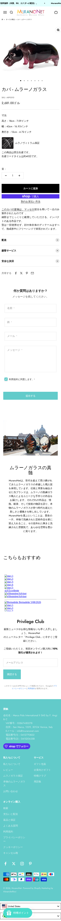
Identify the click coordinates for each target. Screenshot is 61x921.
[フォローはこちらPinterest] (30, 863)
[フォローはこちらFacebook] (5, 863)
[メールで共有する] (32, 273)
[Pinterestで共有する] (27, 273)
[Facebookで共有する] (16, 273)
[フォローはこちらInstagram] (22, 863)
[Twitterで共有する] (21, 273)
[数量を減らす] (6, 175)
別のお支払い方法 (30, 201)
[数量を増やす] (19, 175)
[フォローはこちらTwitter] (14, 863)
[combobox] (30, 906)
